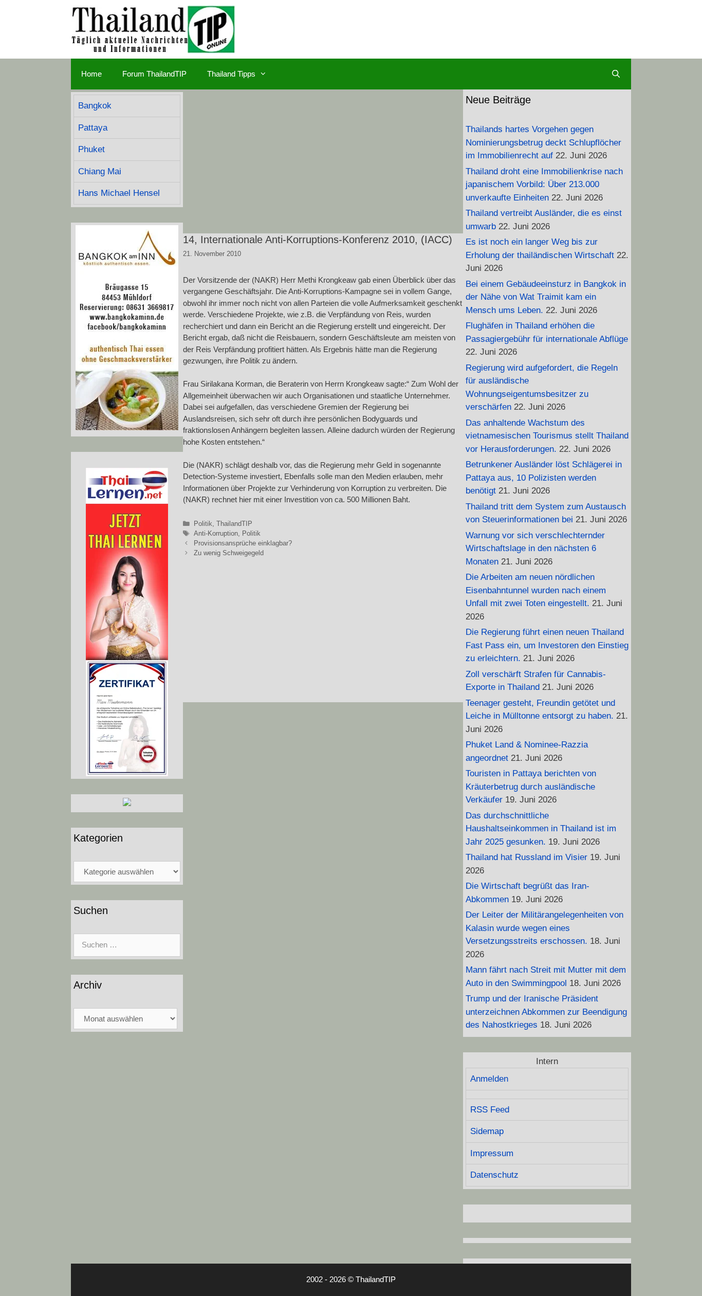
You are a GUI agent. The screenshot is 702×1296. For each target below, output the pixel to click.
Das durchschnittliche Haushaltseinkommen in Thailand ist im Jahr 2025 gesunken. (541, 829)
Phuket (91, 149)
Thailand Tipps (231, 73)
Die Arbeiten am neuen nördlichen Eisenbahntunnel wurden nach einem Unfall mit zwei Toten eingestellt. (536, 590)
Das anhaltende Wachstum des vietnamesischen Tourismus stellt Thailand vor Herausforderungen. (547, 436)
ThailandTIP (234, 523)
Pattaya (92, 128)
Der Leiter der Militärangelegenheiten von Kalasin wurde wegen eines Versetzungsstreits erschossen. (544, 928)
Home (91, 73)
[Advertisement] (323, 161)
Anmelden (489, 1079)
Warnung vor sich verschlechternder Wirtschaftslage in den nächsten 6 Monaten (535, 549)
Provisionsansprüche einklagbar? (243, 543)
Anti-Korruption (216, 533)
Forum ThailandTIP (154, 73)
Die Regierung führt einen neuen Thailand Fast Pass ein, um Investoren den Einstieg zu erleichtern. (547, 645)
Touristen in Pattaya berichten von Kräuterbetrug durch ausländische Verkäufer (531, 787)
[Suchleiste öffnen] (616, 74)
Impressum (491, 1153)
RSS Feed (489, 1110)
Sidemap (487, 1131)
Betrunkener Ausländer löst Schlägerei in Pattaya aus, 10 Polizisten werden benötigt (544, 478)
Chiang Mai (99, 171)
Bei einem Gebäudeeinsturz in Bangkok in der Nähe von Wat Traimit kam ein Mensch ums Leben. (546, 297)
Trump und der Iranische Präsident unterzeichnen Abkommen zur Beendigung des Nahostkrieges (546, 1012)
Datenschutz (494, 1175)
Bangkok (95, 106)
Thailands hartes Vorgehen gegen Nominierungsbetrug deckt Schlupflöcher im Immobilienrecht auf (543, 142)
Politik (203, 523)
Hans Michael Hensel (119, 193)
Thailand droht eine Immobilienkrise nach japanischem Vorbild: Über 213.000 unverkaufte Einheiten (544, 185)
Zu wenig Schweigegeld (229, 553)
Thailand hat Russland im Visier (526, 857)
